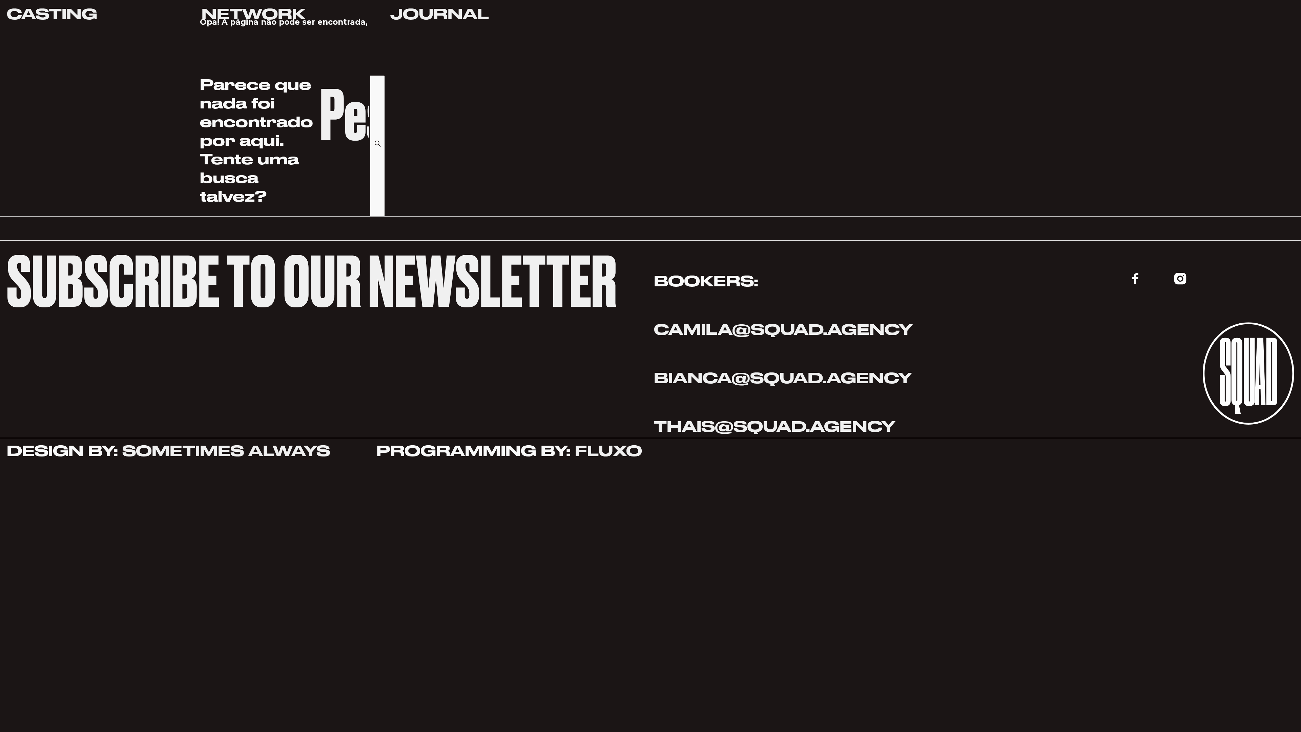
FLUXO (608, 451)
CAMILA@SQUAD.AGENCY (783, 330)
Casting (52, 14)
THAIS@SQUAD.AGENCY (777, 426)
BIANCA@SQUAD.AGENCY (783, 378)
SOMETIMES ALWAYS (226, 451)
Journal (439, 14)
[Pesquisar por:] (345, 135)
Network (254, 14)
